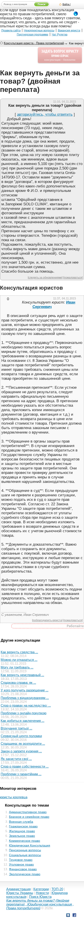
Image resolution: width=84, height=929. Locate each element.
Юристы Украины (19, 893)
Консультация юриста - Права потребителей (34, 43)
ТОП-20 (57, 889)
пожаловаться (73, 277)
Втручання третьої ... (16, 728)
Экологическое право (24, 874)
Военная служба (21, 821)
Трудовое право (20, 860)
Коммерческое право (24, 840)
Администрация (18, 889)
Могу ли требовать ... (17, 667)
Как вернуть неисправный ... (22, 675)
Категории (41, 889)
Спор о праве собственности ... (25, 766)
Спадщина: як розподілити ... (23, 743)
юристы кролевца (13, 797)
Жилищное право (22, 831)
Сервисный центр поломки (21, 736)
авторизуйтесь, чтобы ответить (45, 114)
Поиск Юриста (40, 897)
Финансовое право (23, 869)
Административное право (28, 812)
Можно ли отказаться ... (19, 660)
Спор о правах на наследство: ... (26, 705)
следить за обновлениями (45, 277)
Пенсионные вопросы (25, 850)
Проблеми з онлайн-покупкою (23, 713)
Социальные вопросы (25, 855)
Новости (42, 893)
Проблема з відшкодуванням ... (25, 698)
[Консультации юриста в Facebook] (74, 916)
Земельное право (22, 836)
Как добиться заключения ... (22, 721)
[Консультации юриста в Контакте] (68, 916)
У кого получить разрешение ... (24, 690)
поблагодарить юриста (47, 620)
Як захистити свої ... (16, 759)
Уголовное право (21, 864)
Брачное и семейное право (29, 816)
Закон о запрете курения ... (21, 751)
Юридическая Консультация (29, 845)
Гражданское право (23, 826)
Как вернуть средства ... (19, 652)
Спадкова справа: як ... (18, 682)
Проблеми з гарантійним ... (21, 774)
